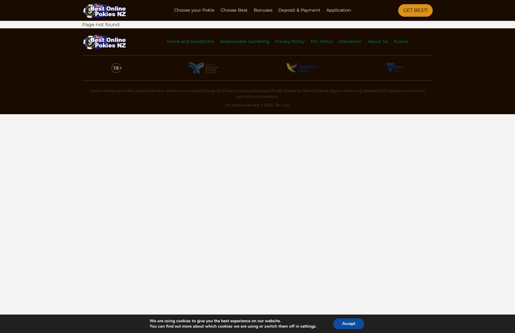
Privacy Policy (290, 41)
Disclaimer (350, 41)
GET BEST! (415, 10)
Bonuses (263, 10)
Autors (401, 41)
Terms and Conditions (190, 41)
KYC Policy (322, 41)
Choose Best (234, 10)
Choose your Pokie (194, 10)
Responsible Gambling (244, 41)
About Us (378, 41)
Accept (348, 323)
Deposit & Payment (299, 10)
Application (338, 10)
